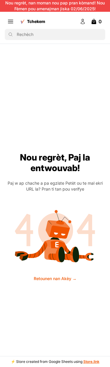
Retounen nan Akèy (55, 278)
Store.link (91, 361)
